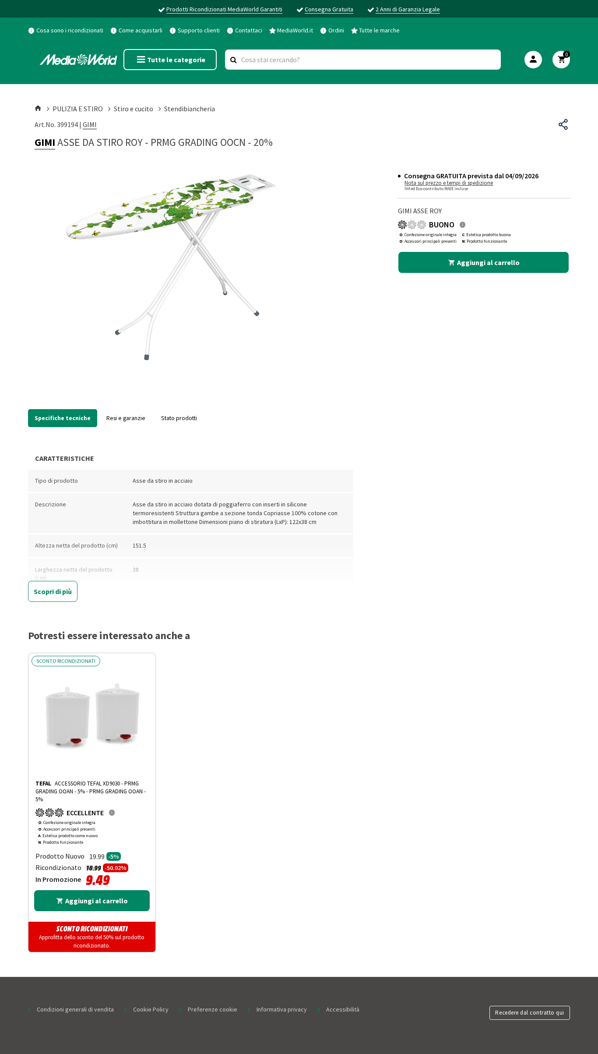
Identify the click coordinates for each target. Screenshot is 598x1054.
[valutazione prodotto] (463, 225)
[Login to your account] (533, 59)
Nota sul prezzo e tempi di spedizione (449, 183)
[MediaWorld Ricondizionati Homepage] (78, 59)
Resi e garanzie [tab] (125, 418)
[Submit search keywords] (233, 60)
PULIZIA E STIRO (78, 108)
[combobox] (363, 60)
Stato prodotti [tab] (179, 418)
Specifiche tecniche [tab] (63, 418)
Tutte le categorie (176, 59)
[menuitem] (65, 30)
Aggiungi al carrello (488, 262)
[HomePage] (39, 108)
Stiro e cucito (133, 108)
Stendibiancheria (189, 108)
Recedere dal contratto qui (529, 1012)
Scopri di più (53, 591)
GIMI (90, 124)
